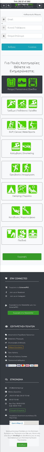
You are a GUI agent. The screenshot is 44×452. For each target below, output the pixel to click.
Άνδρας (12, 47)
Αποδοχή (22, 445)
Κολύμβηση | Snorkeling (22, 153)
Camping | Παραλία (22, 196)
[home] (24, 5)
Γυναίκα (32, 47)
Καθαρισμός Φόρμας (32, 14)
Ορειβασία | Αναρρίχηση (22, 174)
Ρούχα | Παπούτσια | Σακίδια (22, 89)
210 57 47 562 (14, 396)
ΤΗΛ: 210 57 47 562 (22, 1)
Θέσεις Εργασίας (14, 392)
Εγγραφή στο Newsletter (23, 313)
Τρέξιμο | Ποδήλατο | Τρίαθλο (22, 110)
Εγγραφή (22, 256)
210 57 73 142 (24, 396)
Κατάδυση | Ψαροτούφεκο (22, 217)
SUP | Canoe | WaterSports (22, 132)
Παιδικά (22, 240)
